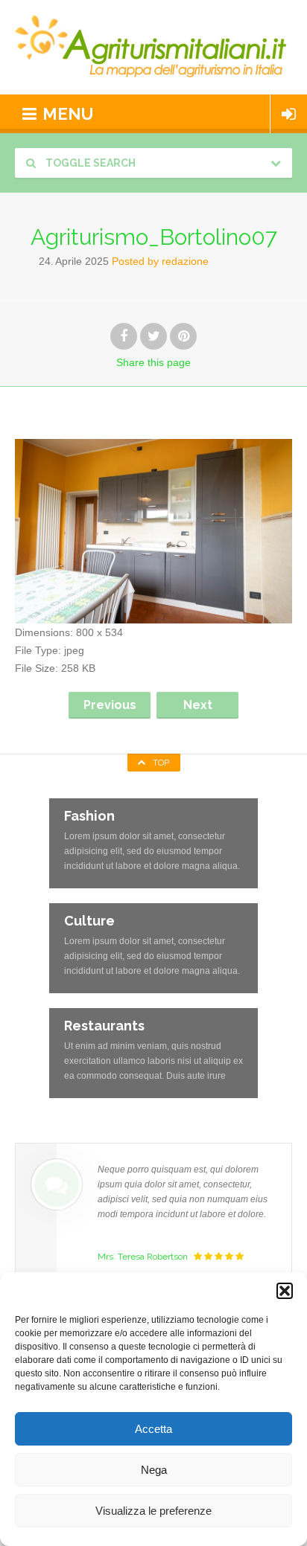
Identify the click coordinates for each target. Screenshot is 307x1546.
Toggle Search (89, 163)
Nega (154, 1469)
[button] (284, 1290)
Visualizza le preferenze (153, 1510)
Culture (89, 920)
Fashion (89, 816)
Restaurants (104, 1025)
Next (197, 705)
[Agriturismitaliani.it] (153, 47)
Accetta (153, 1428)
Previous (109, 705)
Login (288, 113)
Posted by (160, 261)
